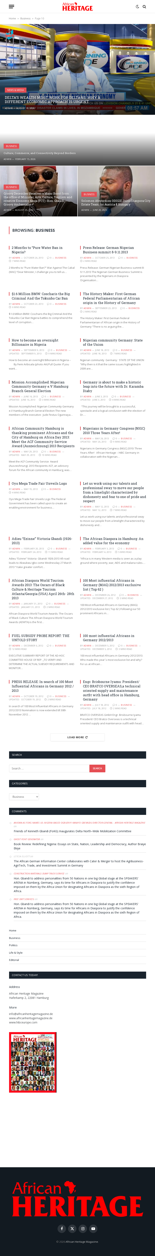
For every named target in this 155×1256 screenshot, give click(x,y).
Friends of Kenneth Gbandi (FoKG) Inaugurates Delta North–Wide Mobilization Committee (72, 831)
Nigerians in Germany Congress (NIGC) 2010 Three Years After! (114, 430)
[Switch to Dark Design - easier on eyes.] (137, 6)
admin (9, 108)
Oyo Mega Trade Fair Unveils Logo (39, 483)
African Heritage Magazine (82, 1241)
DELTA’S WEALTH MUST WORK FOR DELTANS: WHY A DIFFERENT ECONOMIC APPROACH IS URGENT (53, 99)
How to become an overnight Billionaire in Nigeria (35, 342)
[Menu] (11, 6)
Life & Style (16, 952)
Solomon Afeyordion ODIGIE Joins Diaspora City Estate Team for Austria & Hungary (115, 202)
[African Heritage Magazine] (77, 6)
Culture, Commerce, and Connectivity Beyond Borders (40, 153)
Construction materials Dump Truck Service (39, 873)
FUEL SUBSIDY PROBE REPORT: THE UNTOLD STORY (40, 638)
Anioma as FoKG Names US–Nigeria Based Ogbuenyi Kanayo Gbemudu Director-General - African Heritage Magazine (79, 822)
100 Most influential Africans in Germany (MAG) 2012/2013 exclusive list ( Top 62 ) (112, 584)
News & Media (15, 90)
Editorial (14, 960)
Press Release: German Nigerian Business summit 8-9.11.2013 (108, 249)
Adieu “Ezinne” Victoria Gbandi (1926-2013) (42, 541)
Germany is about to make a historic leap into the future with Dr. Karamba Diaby (113, 386)
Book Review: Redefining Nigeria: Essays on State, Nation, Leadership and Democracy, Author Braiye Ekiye (80, 846)
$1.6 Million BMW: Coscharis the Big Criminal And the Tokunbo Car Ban (41, 296)
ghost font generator (27, 839)
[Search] (144, 6)
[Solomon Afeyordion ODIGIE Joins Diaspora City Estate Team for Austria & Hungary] (116, 191)
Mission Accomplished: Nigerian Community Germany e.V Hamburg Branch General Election (40, 386)
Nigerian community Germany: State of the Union (113, 342)
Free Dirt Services (24, 899)
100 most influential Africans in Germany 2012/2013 (108, 638)
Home (12, 18)
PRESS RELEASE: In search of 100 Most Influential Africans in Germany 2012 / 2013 (43, 686)
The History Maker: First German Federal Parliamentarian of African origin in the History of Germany (111, 298)
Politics (13, 945)
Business (25, 18)
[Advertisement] (77, 1130)
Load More (75, 737)
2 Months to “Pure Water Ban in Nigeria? (37, 249)
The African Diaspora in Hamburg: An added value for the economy (113, 541)
